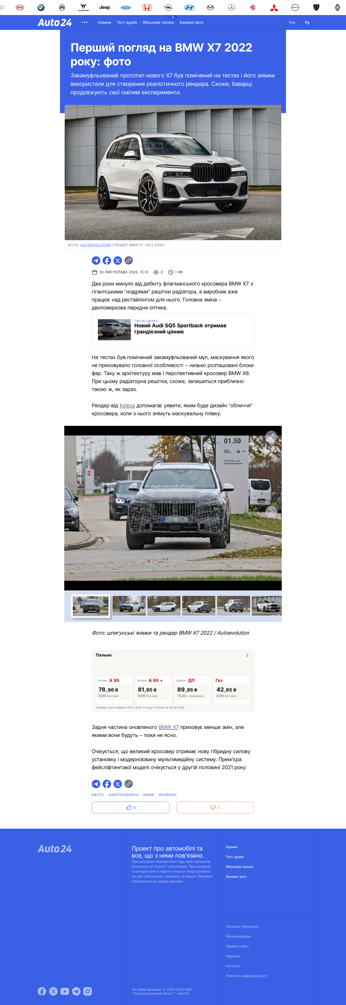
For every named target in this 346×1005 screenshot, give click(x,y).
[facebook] (107, 260)
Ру (307, 22)
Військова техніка (158, 22)
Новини (104, 22)
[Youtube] (64, 991)
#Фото (98, 795)
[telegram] (96, 260)
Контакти (233, 966)
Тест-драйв (127, 22)
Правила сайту (237, 946)
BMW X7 (169, 727)
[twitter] (117, 260)
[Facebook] (42, 991)
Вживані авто (191, 22)
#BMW (148, 795)
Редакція (233, 956)
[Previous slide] (75, 512)
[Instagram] (87, 991)
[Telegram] (76, 991)
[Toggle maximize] (271, 436)
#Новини (168, 795)
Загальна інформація (242, 927)
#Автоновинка (123, 795)
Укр (292, 22)
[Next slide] (271, 512)
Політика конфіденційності (246, 976)
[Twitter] (53, 991)
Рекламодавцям (238, 936)
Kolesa (127, 406)
